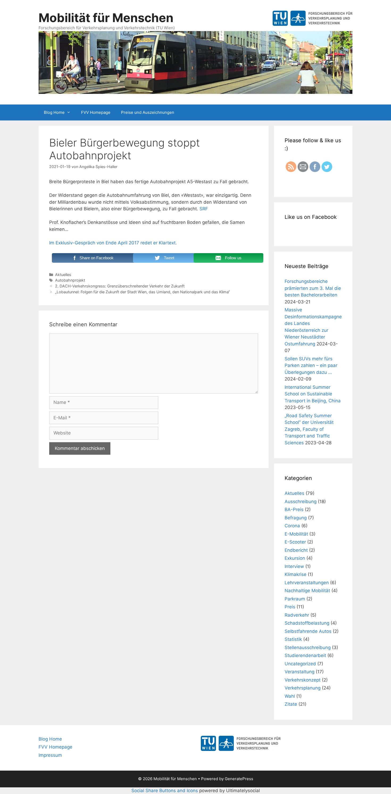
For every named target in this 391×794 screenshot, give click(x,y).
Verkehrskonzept (303, 680)
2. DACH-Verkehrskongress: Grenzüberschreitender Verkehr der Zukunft (120, 286)
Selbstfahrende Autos (308, 631)
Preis (290, 606)
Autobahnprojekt (70, 280)
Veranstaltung (299, 671)
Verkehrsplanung (303, 688)
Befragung (296, 517)
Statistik (293, 639)
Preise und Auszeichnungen (147, 112)
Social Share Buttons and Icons (164, 790)
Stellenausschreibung (308, 647)
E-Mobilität (296, 534)
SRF (203, 208)
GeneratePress (239, 778)
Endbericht (296, 550)
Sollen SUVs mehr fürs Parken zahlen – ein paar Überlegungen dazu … (311, 365)
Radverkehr (297, 615)
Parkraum (295, 598)
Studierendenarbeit (305, 655)
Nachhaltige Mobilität (307, 590)
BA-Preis (294, 509)
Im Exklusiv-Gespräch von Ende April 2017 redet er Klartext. (113, 242)
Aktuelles (63, 274)
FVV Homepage (95, 112)
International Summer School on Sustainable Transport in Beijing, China (313, 394)
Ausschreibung (301, 501)
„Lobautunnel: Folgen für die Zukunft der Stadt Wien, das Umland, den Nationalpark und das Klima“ (142, 292)
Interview (294, 566)
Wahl (290, 696)
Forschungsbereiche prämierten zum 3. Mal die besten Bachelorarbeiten (313, 288)
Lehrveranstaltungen (307, 582)
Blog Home (54, 112)
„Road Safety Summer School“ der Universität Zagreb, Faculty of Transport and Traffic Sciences (309, 429)
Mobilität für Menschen (106, 17)
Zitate (291, 704)
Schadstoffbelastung (307, 623)
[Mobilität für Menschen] (195, 62)
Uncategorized (300, 663)
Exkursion (295, 558)
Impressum (50, 755)
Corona (292, 525)
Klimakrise (295, 574)
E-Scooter (295, 542)
